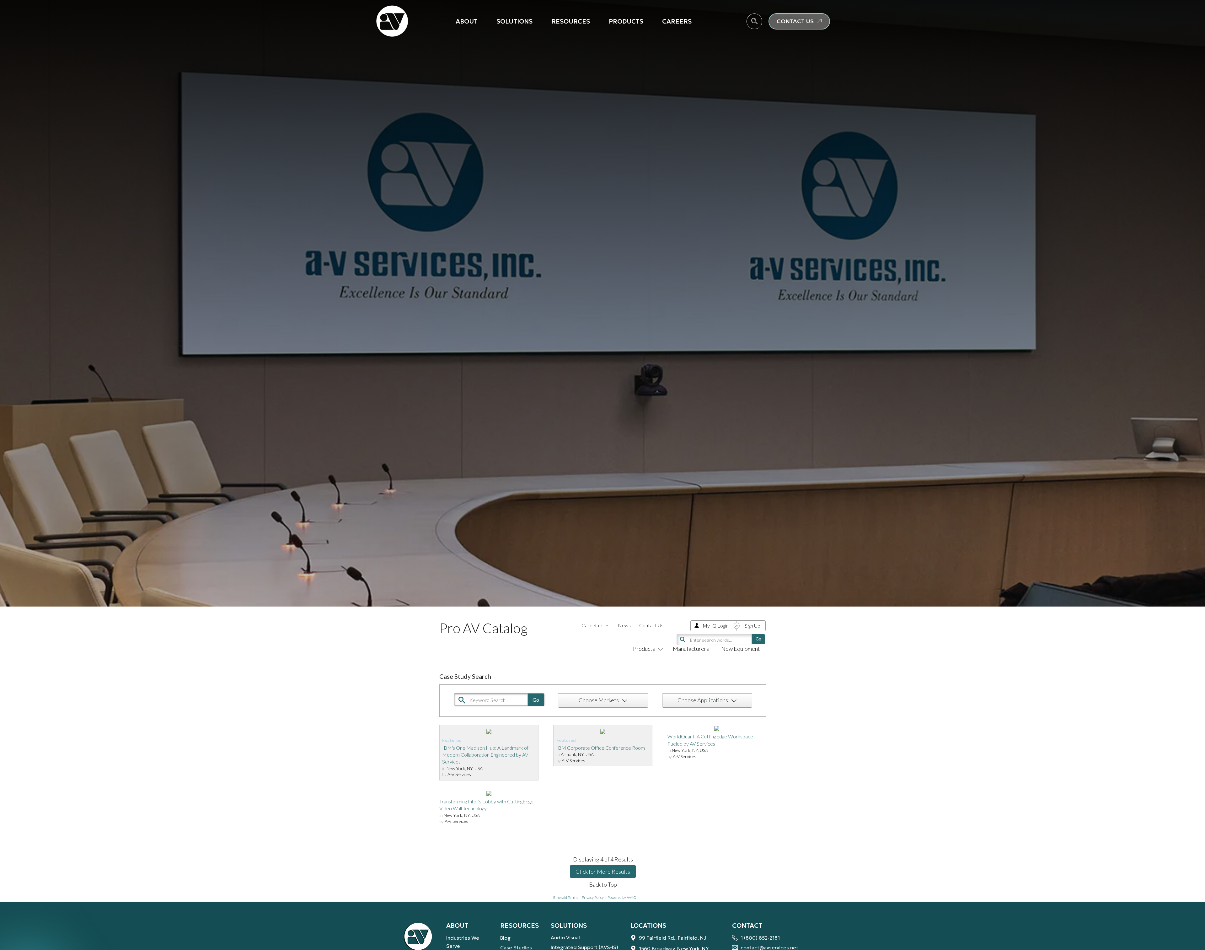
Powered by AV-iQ (622, 897)
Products (626, 21)
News (624, 625)
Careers (677, 21)
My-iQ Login (716, 626)
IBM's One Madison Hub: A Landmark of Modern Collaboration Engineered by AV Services (485, 755)
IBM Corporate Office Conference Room (600, 748)
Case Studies (595, 625)
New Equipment (740, 648)
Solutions (514, 21)
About (467, 21)
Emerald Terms (565, 897)
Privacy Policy (593, 897)
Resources (570, 21)
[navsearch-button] (754, 21)
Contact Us (651, 625)
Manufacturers (691, 648)
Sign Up (752, 626)
